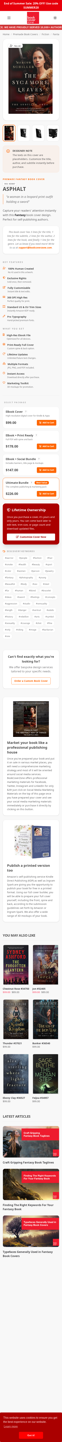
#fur (7, 590)
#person (35, 571)
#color (8, 571)
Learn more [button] (11, 1426)
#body (24, 584)
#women (21, 571)
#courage (25, 623)
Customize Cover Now (33, 536)
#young (42, 577)
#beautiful (10, 584)
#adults (50, 610)
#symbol (49, 616)
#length (8, 610)
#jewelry (49, 571)
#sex (35, 584)
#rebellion (24, 616)
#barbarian (47, 629)
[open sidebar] (9, 17)
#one (7, 636)
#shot (38, 623)
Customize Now (33, 80)
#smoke (9, 564)
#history (9, 616)
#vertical (36, 610)
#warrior (9, 558)
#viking (19, 629)
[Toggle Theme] (55, 18)
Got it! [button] (31, 1435)
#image (32, 629)
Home (6, 34)
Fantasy (57, 34)
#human (19, 590)
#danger (22, 610)
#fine (49, 623)
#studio (26, 603)
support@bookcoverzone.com (35, 247)
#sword (21, 597)
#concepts (50, 597)
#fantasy (9, 577)
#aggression (11, 603)
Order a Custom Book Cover (31, 680)
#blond (32, 590)
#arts (37, 616)
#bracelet (46, 590)
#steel (46, 584)
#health (22, 564)
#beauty (36, 564)
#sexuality (10, 623)
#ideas (8, 597)
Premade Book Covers (25, 34)
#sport (49, 564)
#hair (50, 558)
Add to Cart (48, 422)
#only (7, 629)
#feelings (34, 597)
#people (23, 558)
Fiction (45, 34)
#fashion (37, 558)
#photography (26, 577)
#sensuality (41, 603)
